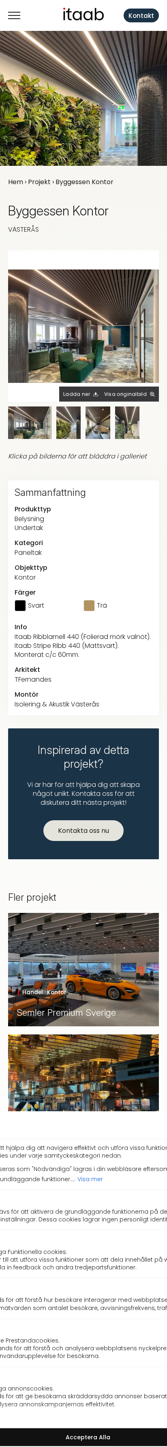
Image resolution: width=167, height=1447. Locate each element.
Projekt (39, 182)
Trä (102, 605)
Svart (36, 605)
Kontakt (141, 15)
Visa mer (90, 1179)
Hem (15, 182)
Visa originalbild (125, 394)
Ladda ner (76, 394)
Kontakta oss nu (83, 830)
